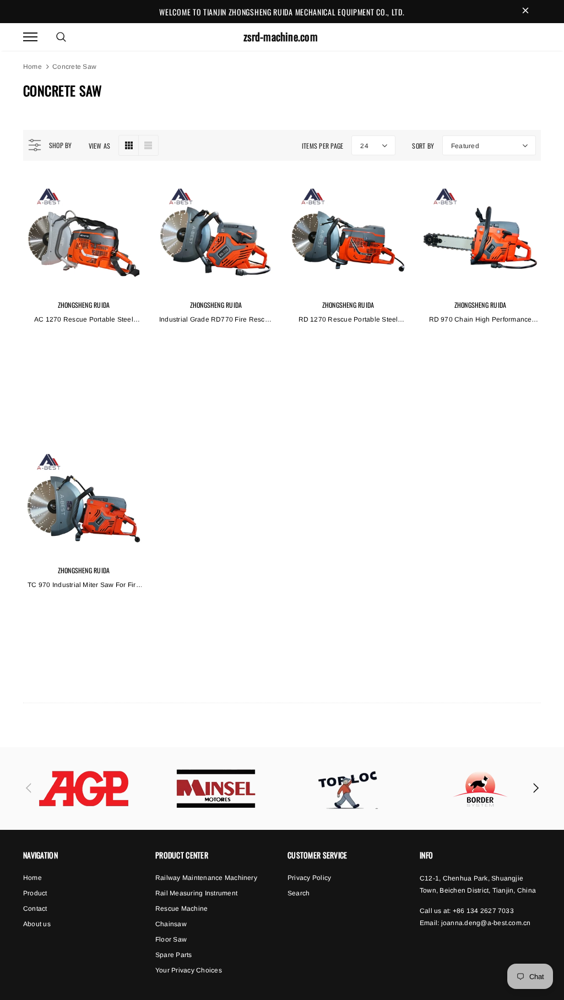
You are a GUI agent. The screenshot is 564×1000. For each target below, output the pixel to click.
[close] (525, 11)
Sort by (423, 145)
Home (32, 66)
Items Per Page (322, 145)
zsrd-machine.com (280, 37)
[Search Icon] (61, 37)
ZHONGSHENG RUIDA (84, 304)
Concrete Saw (74, 66)
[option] (84, 788)
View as (100, 145)
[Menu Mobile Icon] (30, 36)
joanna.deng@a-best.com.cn (486, 923)
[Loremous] (83, 788)
